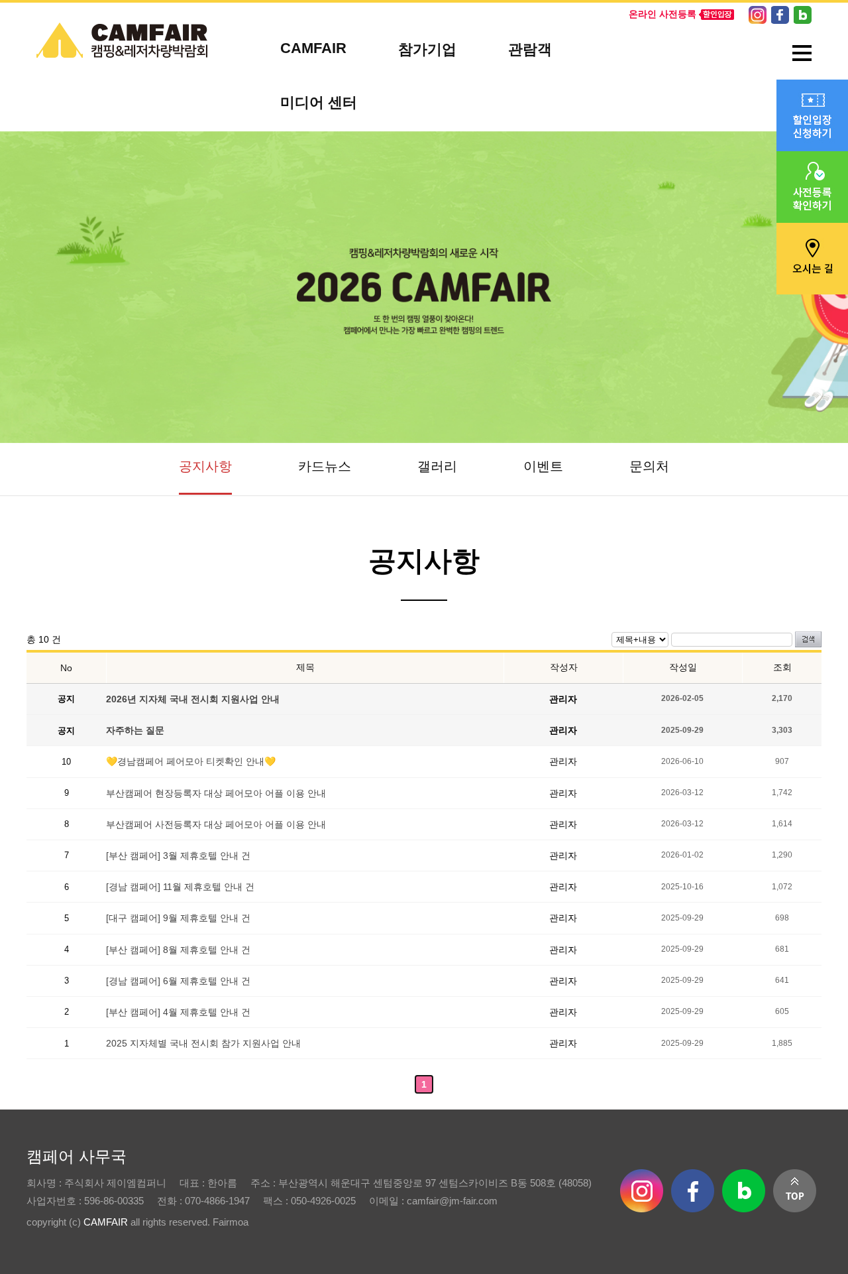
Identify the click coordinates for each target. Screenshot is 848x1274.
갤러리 (437, 466)
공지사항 (205, 466)
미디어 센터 (318, 102)
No (66, 668)
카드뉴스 (324, 466)
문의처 (649, 466)
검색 (808, 639)
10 (66, 762)
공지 (66, 699)
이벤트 (543, 466)
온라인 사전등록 (662, 14)
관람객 (530, 49)
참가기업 (427, 49)
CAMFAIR (313, 48)
